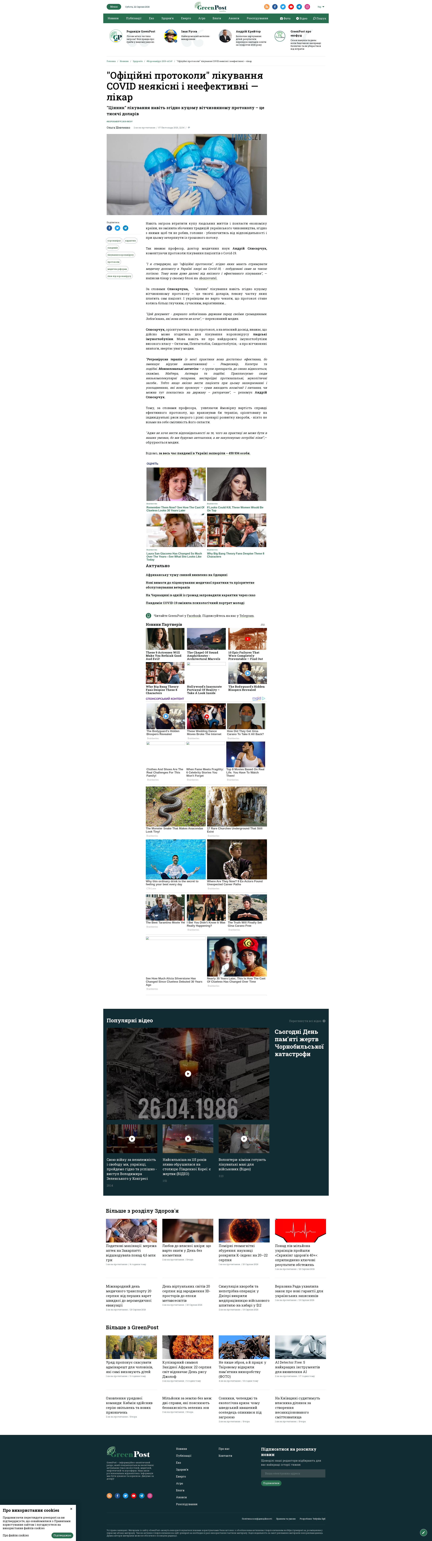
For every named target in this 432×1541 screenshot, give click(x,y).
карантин (130, 240)
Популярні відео (130, 1020)
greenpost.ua (186, 1533)
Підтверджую (62, 1535)
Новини (113, 18)
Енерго (186, 18)
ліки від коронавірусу (119, 276)
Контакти (225, 1455)
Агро (201, 18)
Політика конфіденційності (257, 1518)
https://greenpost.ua (296, 1530)
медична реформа (117, 269)
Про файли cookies (16, 1535)
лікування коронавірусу (120, 254)
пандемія (112, 247)
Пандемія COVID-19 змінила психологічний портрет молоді (195, 603)
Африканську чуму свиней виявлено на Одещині (186, 575)
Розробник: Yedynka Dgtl (312, 1518)
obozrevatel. (208, 278)
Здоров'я (167, 18)
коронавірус (114, 240)
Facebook (194, 616)
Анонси (233, 18)
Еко (151, 18)
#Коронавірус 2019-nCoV (159, 61)
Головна (111, 61)
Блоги (217, 18)
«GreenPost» (155, 1530)
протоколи (113, 262)
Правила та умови (286, 1518)
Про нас (224, 1448)
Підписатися (271, 1483)
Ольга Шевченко (118, 127)
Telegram (246, 616)
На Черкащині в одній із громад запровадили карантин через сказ (200, 595)
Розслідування (257, 18)
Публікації (134, 18)
